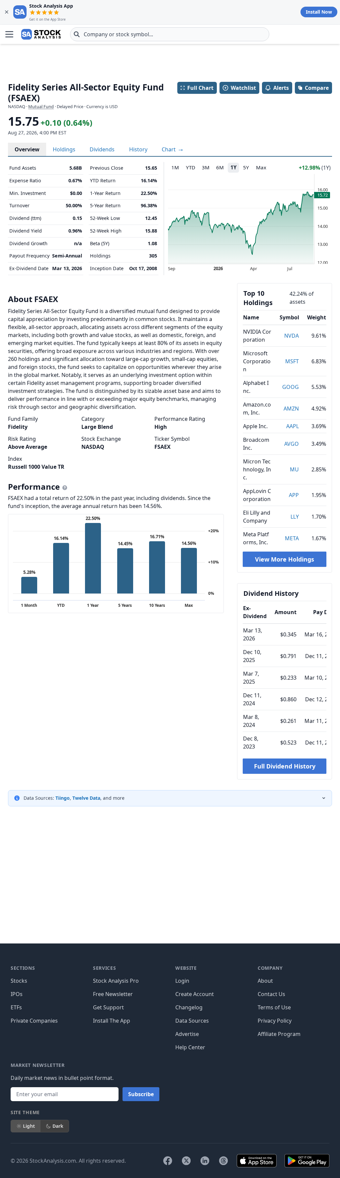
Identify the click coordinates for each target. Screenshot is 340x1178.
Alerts (281, 87)
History (138, 149)
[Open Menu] (9, 34)
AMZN (291, 408)
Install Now (319, 12)
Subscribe (141, 1094)
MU (294, 469)
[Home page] (41, 34)
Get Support (108, 1007)
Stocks (19, 980)
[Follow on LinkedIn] (205, 1160)
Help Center (190, 1047)
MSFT (292, 361)
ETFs (16, 1007)
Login (182, 980)
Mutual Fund (41, 106)
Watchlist (243, 87)
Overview (27, 149)
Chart (169, 149)
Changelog (189, 1007)
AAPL (292, 426)
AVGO (291, 443)
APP (294, 495)
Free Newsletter (113, 994)
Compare (317, 87)
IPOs (17, 994)
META (292, 538)
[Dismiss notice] (7, 12)
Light (29, 1126)
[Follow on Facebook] (167, 1160)
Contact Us (271, 994)
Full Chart (200, 87)
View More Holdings (284, 559)
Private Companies (34, 1020)
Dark (57, 1126)
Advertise (187, 1034)
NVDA (291, 335)
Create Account (194, 994)
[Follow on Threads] (223, 1160)
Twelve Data (86, 798)
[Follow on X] (186, 1160)
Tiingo (62, 798)
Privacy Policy (275, 1020)
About (265, 980)
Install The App (111, 1020)
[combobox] (169, 34)
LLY (295, 516)
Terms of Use (274, 1007)
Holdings (64, 149)
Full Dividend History (284, 766)
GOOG (290, 387)
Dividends (102, 149)
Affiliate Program (279, 1034)
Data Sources (192, 1020)
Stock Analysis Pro (116, 980)
